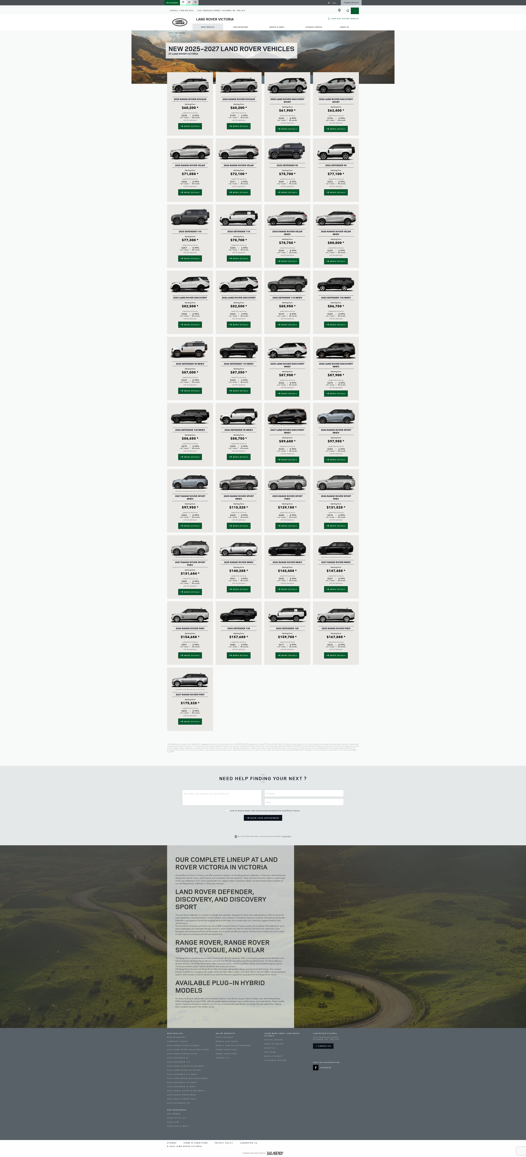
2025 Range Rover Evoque (190, 99)
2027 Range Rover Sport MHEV (190, 497)
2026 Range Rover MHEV (287, 562)
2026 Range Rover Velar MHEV (336, 233)
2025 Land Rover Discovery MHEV (287, 365)
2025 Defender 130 (238, 628)
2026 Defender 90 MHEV (239, 430)
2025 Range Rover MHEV (238, 562)
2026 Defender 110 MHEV (239, 363)
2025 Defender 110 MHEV (287, 297)
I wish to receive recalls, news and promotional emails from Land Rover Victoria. (265, 811)
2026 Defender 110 (238, 231)
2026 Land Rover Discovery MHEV (336, 365)
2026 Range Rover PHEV (190, 628)
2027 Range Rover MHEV (336, 562)
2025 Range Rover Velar (190, 165)
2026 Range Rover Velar (239, 165)
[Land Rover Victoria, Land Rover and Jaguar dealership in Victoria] (179, 22)
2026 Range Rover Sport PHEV (336, 497)
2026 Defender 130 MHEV (190, 430)
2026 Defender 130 (287, 628)
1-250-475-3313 (186, 11)
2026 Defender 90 (336, 165)
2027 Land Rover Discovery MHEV (287, 431)
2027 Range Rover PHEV (190, 694)
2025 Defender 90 (287, 165)
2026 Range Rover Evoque (238, 99)
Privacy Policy (286, 836)
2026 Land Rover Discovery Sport (336, 101)
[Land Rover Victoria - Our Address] (339, 10)
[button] (172, 2)
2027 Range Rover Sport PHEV (190, 564)
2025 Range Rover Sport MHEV (239, 497)
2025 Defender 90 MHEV (190, 363)
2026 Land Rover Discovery (239, 297)
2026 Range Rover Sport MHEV (336, 431)
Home (170, 33)
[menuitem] (207, 27)
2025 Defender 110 (190, 231)
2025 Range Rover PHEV (336, 628)
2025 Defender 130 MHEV (336, 297)
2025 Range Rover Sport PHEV (287, 497)
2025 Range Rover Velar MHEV (287, 233)
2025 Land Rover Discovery (190, 297)
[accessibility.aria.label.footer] (275, 1153)
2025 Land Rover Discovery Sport (287, 101)
